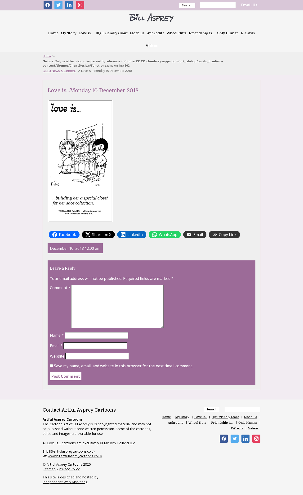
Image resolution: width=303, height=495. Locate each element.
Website (57, 356)
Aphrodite (155, 33)
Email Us (249, 5)
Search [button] (187, 5)
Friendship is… (201, 33)
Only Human (228, 33)
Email (56, 345)
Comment (60, 287)
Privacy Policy (69, 469)
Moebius (137, 33)
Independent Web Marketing (65, 482)
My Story (68, 33)
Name (57, 335)
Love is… (86, 33)
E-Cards (248, 33)
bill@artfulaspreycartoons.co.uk (70, 451)
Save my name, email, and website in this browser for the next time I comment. (123, 365)
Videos (151, 46)
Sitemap (49, 469)
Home (53, 33)
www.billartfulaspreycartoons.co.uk (75, 456)
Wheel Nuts (177, 33)
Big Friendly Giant (112, 33)
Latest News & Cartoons (59, 70)
